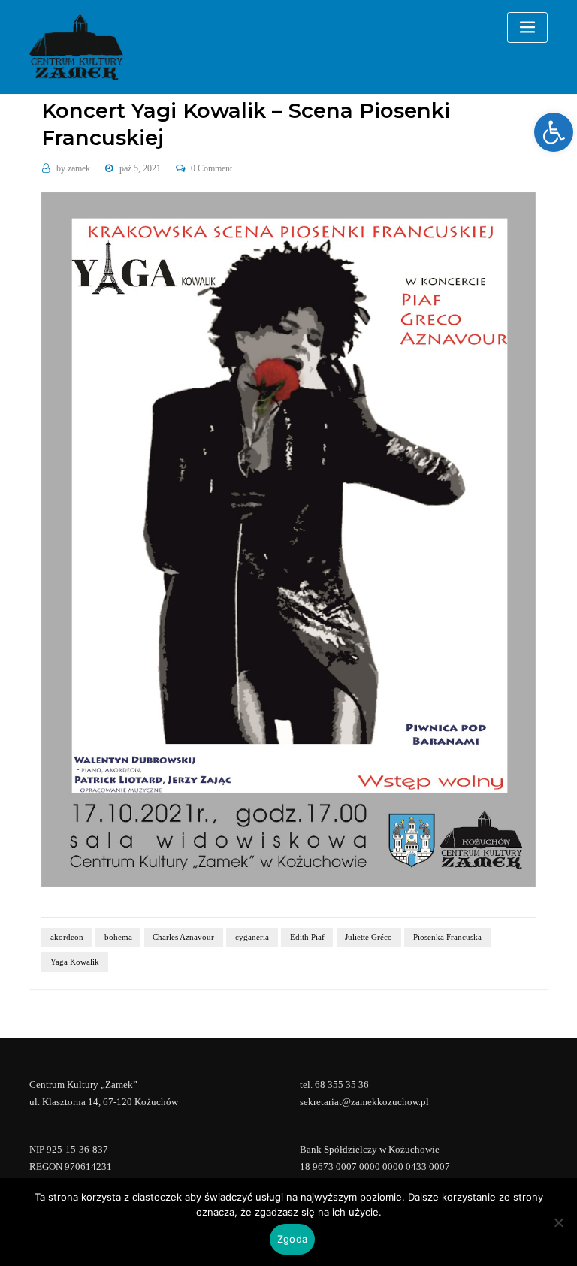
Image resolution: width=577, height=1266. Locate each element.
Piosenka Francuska (447, 936)
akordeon (66, 936)
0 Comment (211, 168)
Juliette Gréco (368, 936)
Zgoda (292, 1239)
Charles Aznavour (183, 936)
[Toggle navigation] (527, 27)
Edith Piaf (307, 936)
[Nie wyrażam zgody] (558, 1222)
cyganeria (252, 936)
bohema (118, 936)
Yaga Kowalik (74, 961)
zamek (73, 168)
